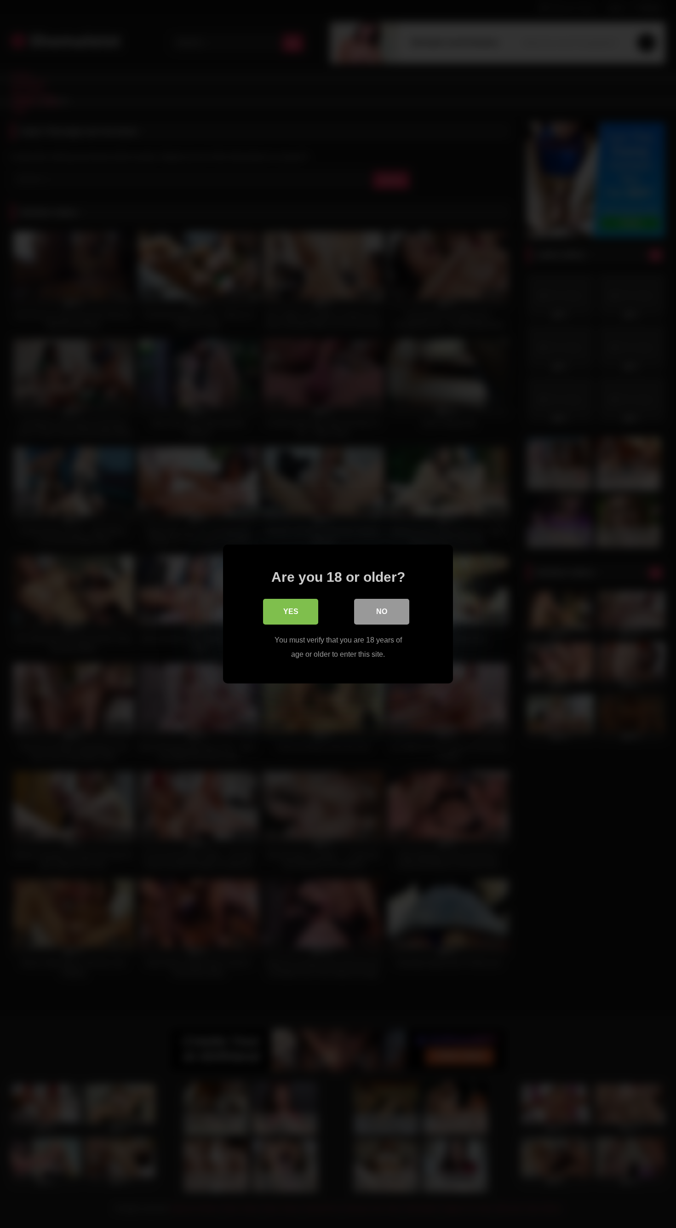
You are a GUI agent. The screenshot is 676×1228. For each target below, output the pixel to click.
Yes (290, 611)
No (381, 611)
